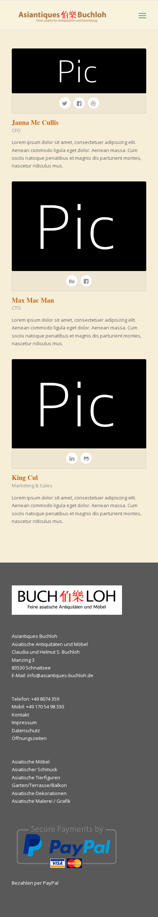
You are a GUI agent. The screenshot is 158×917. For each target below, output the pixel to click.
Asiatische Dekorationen (39, 793)
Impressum (24, 722)
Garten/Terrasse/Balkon (39, 785)
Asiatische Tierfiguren (36, 777)
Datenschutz (26, 730)
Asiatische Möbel (31, 761)
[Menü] (142, 15)
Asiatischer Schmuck (34, 769)
